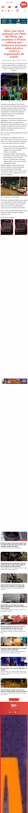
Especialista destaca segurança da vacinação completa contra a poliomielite (13, 649)
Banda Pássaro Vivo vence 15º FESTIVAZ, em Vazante (14, 669)
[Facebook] (2, 10)
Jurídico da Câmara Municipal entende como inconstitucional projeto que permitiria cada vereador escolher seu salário (13, 544)
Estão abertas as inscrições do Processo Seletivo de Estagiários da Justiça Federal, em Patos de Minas (14, 606)
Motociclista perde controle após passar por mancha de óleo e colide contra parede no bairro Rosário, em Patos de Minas (13, 564)
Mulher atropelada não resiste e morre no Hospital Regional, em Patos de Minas (13, 627)
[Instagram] (5, 10)
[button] (24, 11)
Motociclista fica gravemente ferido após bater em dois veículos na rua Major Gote (13, 585)
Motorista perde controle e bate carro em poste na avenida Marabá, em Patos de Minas (14, 690)
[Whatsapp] (11, 10)
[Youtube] (8, 10)
